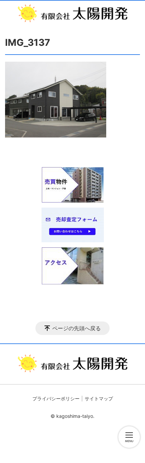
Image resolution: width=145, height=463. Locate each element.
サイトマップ (99, 398)
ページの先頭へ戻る (76, 328)
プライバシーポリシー (56, 398)
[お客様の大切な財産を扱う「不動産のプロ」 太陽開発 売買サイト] (72, 13)
